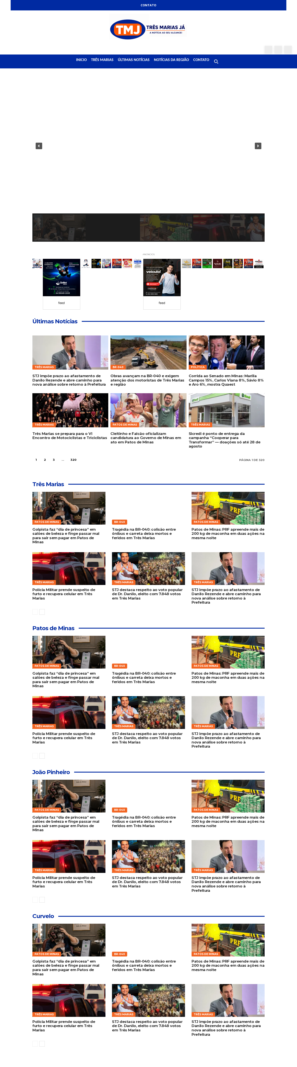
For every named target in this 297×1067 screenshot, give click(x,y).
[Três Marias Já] (148, 28)
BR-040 (118, 367)
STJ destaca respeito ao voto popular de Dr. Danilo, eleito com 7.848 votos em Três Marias (147, 594)
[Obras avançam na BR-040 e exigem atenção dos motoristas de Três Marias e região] (148, 352)
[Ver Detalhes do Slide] (61, 277)
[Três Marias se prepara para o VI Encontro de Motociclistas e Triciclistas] (70, 410)
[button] (216, 61)
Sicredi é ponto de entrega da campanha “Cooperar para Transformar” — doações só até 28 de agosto (224, 440)
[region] (148, 160)
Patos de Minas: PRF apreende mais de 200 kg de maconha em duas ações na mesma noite (228, 533)
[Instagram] (278, 49)
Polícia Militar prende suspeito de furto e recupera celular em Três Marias (63, 594)
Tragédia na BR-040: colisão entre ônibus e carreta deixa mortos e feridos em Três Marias (144, 533)
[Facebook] (268, 49)
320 (73, 459)
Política (198, 367)
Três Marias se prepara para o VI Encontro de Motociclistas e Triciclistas (69, 435)
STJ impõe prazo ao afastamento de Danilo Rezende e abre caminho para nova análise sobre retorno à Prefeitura (69, 380)
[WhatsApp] (288, 49)
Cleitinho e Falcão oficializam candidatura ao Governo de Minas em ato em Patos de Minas (145, 437)
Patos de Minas (125, 424)
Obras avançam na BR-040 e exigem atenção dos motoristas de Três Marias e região (147, 380)
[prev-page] (35, 612)
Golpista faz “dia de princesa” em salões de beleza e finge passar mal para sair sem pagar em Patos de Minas (65, 535)
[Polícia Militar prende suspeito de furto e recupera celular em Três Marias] (68, 568)
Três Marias (44, 367)
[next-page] (84, 460)
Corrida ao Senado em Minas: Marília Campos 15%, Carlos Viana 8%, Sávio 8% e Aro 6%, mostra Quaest (226, 380)
